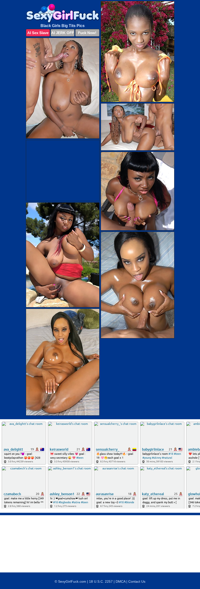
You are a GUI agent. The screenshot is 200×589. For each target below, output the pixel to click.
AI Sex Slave (38, 33)
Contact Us (136, 581)
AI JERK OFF (62, 33)
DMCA (120, 581)
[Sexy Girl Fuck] (63, 13)
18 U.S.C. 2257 (101, 581)
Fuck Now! (87, 33)
